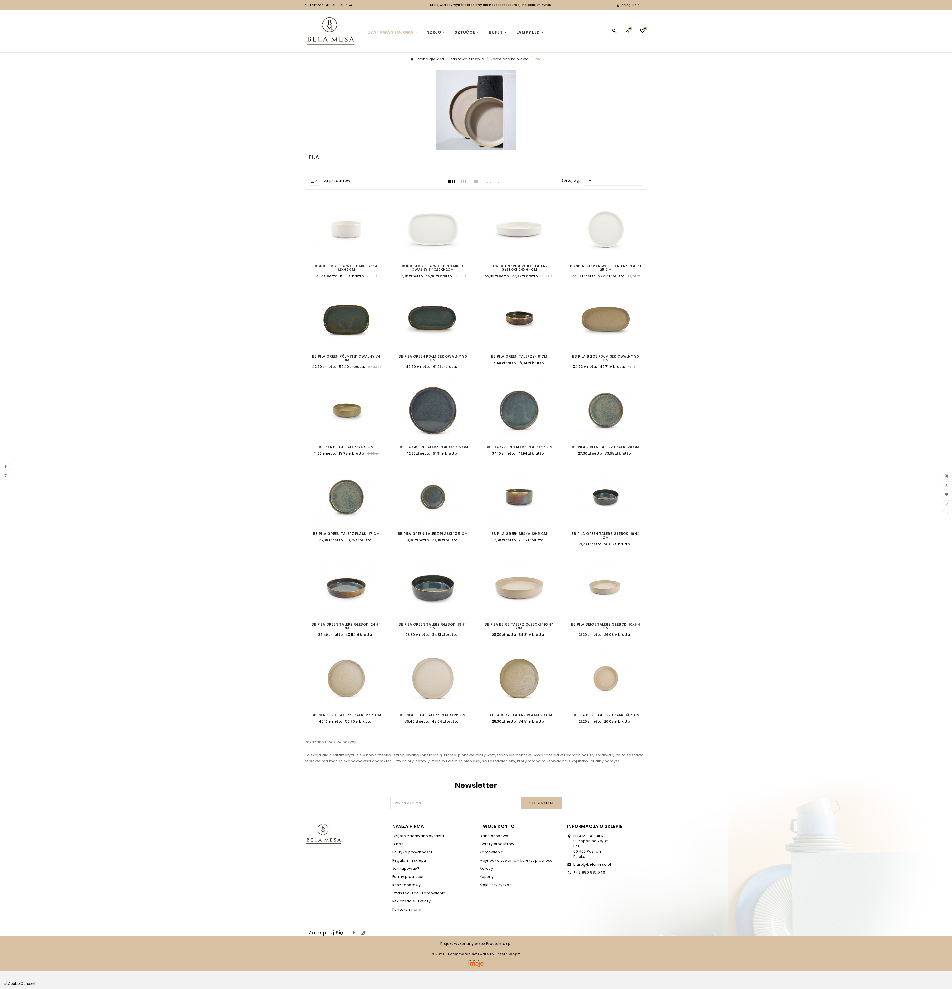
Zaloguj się (630, 5)
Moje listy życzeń (496, 884)
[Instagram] (362, 932)
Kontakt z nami (406, 909)
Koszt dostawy (406, 884)
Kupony (487, 876)
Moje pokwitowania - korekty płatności (517, 860)
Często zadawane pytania (418, 835)
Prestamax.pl (499, 943)
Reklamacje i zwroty (411, 901)
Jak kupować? (406, 868)
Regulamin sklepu (409, 860)
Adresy (486, 868)
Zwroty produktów (497, 843)
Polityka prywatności (412, 852)
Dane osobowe (494, 835)
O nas (398, 843)
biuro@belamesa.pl (592, 864)
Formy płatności (407, 876)
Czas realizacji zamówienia (419, 893)
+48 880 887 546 (589, 872)
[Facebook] (353, 932)
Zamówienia (492, 852)
